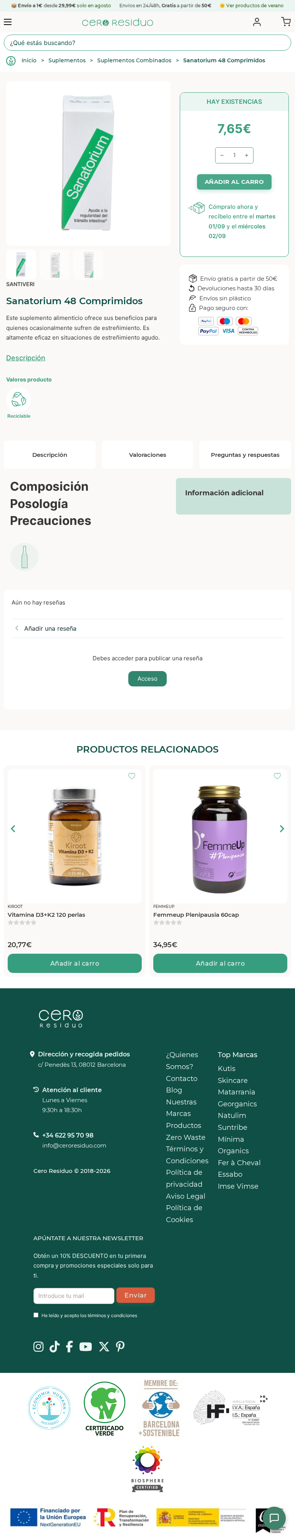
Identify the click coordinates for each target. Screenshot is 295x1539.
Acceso (147, 678)
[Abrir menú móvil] (8, 22)
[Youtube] (85, 1347)
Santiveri (20, 284)
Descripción (25, 358)
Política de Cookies (184, 1214)
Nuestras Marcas (181, 1108)
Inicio (29, 60)
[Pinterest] (120, 1347)
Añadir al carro (74, 963)
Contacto (181, 1078)
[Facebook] (69, 1347)
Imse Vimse (238, 1186)
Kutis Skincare (233, 1074)
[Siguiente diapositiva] (281, 828)
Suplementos (67, 60)
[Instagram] (38, 1347)
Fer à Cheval (239, 1163)
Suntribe (232, 1127)
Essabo (230, 1174)
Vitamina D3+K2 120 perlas (46, 914)
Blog (174, 1090)
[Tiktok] (55, 1347)
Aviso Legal (186, 1196)
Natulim (232, 1115)
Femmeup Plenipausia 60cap (196, 914)
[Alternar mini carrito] (284, 21)
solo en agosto (94, 5)
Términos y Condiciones (187, 1155)
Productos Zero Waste (186, 1131)
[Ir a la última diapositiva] (13, 828)
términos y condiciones (112, 1315)
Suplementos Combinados (134, 60)
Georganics (237, 1104)
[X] (104, 1347)
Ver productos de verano (255, 5)
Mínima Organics (233, 1145)
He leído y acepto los (89, 1315)
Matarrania (236, 1092)
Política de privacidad (184, 1178)
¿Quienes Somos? (182, 1061)
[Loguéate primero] (134, 776)
